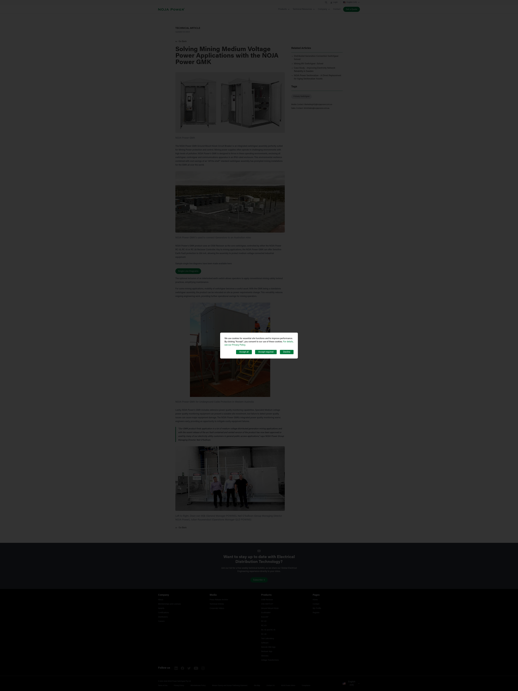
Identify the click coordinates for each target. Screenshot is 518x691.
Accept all (244, 352)
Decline (286, 352)
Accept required (265, 352)
